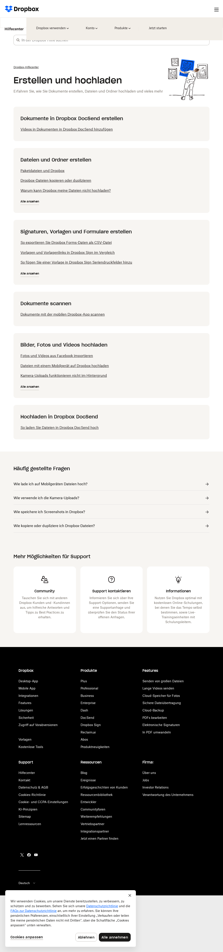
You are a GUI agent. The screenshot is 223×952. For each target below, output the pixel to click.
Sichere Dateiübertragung (161, 703)
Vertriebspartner (92, 824)
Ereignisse (88, 780)
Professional (89, 688)
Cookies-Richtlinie (32, 795)
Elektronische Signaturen (161, 725)
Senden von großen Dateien (163, 681)
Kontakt (24, 780)
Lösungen (26, 710)
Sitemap (25, 816)
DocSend (87, 717)
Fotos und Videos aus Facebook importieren (56, 356)
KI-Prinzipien (28, 809)
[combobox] (115, 40)
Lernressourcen (30, 824)
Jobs (145, 780)
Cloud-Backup (153, 710)
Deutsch (24, 883)
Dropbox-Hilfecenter (26, 67)
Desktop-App (28, 681)
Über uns (149, 773)
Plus (84, 681)
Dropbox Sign (91, 725)
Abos (84, 739)
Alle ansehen (29, 201)
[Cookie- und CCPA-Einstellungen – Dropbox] (70, 918)
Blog (84, 773)
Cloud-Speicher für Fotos (161, 696)
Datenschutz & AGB (33, 787)
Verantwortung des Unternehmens (167, 795)
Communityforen (93, 809)
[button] (18, 40)
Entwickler (88, 802)
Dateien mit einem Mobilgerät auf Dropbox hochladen (64, 366)
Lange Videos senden (158, 688)
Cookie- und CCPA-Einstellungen (43, 802)
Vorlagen (25, 739)
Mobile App (27, 688)
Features (25, 703)
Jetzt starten (157, 25)
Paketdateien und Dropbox (42, 170)
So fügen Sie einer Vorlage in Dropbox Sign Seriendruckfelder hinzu (76, 262)
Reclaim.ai (88, 732)
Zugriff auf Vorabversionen (38, 725)
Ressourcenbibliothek (97, 795)
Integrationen (28, 696)
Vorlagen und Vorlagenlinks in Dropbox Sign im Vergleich (67, 252)
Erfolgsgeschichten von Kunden (104, 787)
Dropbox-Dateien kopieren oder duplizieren (55, 180)
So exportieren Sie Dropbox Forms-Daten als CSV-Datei (66, 242)
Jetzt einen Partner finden (99, 838)
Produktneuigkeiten (95, 747)
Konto (91, 25)
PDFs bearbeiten (154, 717)
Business (87, 696)
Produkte (121, 25)
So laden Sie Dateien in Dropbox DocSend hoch (59, 427)
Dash (84, 710)
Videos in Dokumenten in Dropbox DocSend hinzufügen (66, 129)
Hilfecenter (14, 26)
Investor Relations (155, 787)
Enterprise (88, 703)
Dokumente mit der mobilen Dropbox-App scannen (62, 314)
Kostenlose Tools (31, 747)
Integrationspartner (95, 831)
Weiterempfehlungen (96, 816)
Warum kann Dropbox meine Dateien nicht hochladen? (65, 190)
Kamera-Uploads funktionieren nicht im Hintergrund (63, 375)
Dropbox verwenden (51, 25)
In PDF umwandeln (156, 732)
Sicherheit (26, 717)
